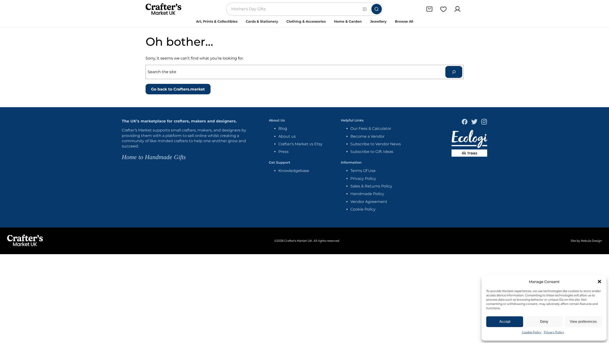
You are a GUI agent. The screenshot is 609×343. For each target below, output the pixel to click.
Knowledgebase (293, 170)
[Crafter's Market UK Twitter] (474, 122)
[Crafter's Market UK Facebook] (465, 122)
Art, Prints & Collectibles (216, 21)
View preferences (583, 321)
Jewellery (378, 21)
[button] (599, 281)
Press (283, 151)
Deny (544, 321)
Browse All (404, 21)
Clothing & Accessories (306, 21)
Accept (504, 321)
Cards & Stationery (262, 21)
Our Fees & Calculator (370, 128)
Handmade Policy (367, 194)
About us (287, 136)
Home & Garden (348, 21)
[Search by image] (364, 9)
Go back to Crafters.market (178, 89)
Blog (282, 128)
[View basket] (429, 9)
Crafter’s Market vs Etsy (300, 144)
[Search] (376, 9)
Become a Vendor (367, 136)
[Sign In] (457, 9)
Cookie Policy (531, 332)
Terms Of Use (363, 170)
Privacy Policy (554, 332)
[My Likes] (443, 9)
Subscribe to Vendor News (375, 144)
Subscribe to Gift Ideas (371, 151)
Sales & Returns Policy (371, 186)
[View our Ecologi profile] (469, 144)
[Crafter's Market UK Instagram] (484, 122)
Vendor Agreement (368, 201)
